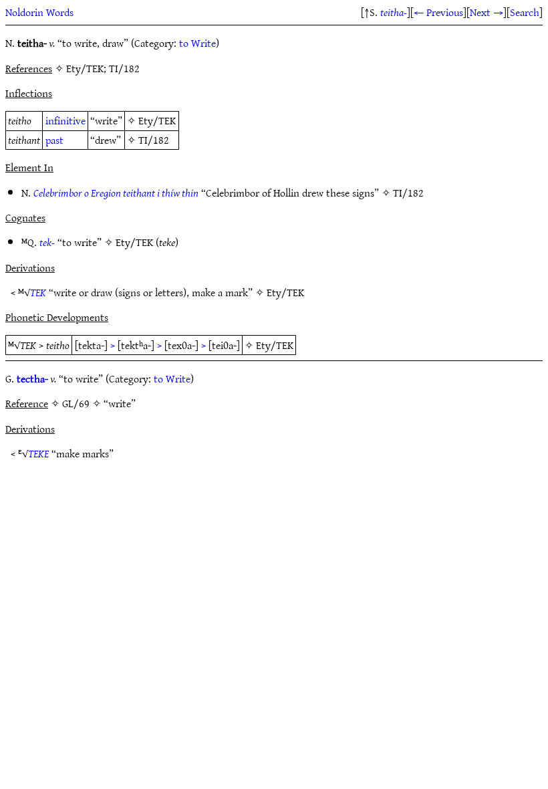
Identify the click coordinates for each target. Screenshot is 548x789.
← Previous (438, 12)
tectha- (32, 378)
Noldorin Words (39, 12)
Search (524, 12)
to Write (197, 42)
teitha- (393, 12)
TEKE (38, 453)
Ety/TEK (157, 120)
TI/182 (153, 139)
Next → (486, 12)
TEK (38, 292)
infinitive (65, 120)
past (54, 139)
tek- (47, 242)
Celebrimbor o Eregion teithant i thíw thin (115, 192)
